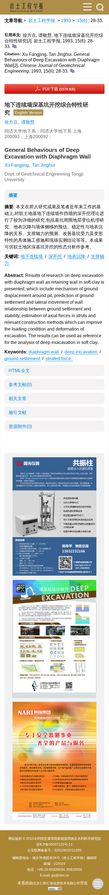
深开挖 (55, 256)
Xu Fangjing (16, 165)
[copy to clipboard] (71, 70)
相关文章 (18, 398)
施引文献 (18, 412)
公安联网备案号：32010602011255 (54, 850)
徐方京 (11, 122)
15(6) (82, 20)
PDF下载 (58, 89)
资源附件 (20, 426)
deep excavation (81, 352)
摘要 (13, 195)
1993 (66, 20)
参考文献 (20, 384)
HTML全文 (19, 370)
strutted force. (59, 358)
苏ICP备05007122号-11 (54, 844)
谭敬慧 (28, 122)
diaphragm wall (44, 352)
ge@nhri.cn (60, 875)
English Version (28, 112)
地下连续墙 (32, 256)
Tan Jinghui (43, 165)
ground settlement (22, 358)
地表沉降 (76, 256)
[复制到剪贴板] (14, 46)
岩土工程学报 (41, 20)
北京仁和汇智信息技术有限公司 (56, 883)
